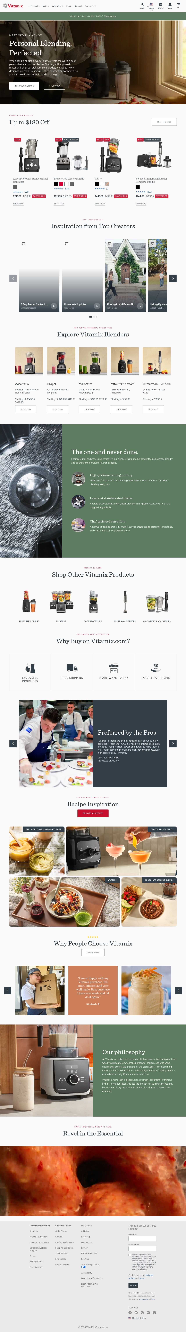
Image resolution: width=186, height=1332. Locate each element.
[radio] (90, 317)
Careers (33, 1256)
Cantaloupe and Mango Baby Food (43, 829)
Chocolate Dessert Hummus (159, 880)
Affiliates (85, 1231)
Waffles (112, 880)
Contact (58, 1236)
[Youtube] (148, 1312)
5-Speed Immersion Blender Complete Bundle (151, 180)
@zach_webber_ (157, 308)
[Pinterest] (142, 1312)
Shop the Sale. (110, 16)
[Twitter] (136, 1312)
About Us (34, 1231)
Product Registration (64, 1242)
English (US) (151, 9)
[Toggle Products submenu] (29, 6)
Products (35, 6)
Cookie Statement (89, 1253)
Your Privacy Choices (90, 1264)
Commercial (90, 6)
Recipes (45, 6)
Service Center (61, 1253)
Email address (132, 1234)
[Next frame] (173, 278)
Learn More (93, 952)
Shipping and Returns (64, 1248)
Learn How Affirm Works (92, 1278)
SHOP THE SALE (164, 121)
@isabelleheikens (28, 308)
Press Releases (36, 1267)
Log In (170, 8)
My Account (86, 1225)
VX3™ (98, 179)
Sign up (133, 1285)
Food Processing (93, 621)
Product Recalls (62, 1264)
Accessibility (86, 1272)
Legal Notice (86, 1242)
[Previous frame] (13, 278)
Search (142, 8)
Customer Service (63, 1225)
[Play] (54, 306)
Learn (68, 6)
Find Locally (60, 1259)
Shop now (54, 86)
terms (142, 1278)
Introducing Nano (24, 86)
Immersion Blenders (125, 621)
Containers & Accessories (157, 621)
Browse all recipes (93, 813)
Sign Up (160, 8)
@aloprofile (69, 308)
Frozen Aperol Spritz (162, 829)
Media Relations (36, 1261)
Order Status (61, 1231)
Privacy (84, 1248)
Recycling (85, 1236)
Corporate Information (40, 1225)
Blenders (61, 621)
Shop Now (18, 203)
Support (78, 6)
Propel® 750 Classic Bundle (69, 179)
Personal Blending (29, 621)
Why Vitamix (57, 6)
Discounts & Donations (40, 1242)
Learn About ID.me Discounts (89, 1285)
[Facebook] (130, 1312)
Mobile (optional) (133, 1244)
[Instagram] (154, 1312)
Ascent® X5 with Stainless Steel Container (30, 180)
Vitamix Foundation (38, 1236)
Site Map (85, 1259)
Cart (178, 7)
